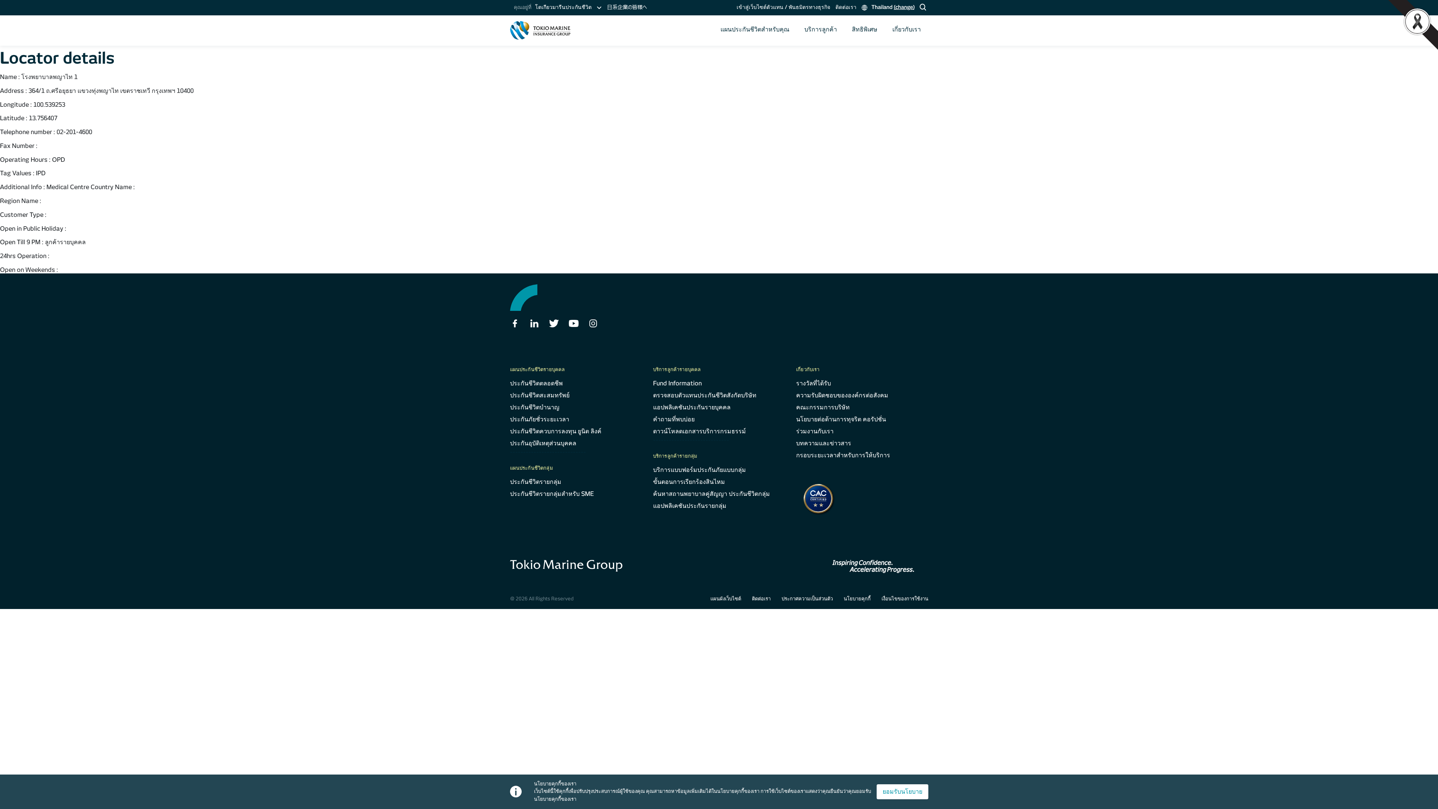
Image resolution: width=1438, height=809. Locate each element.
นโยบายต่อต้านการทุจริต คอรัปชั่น (841, 419)
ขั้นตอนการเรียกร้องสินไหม (689, 481)
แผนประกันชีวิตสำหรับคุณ (754, 29)
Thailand (892, 7)
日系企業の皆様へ (627, 7)
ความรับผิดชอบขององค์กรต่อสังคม (842, 395)
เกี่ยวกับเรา (906, 29)
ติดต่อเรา (845, 7)
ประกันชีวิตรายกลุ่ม (535, 481)
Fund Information (677, 383)
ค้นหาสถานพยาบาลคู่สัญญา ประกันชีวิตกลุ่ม (711, 493)
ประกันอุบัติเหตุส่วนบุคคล (543, 443)
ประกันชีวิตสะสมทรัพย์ (540, 395)
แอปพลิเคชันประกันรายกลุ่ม (689, 505)
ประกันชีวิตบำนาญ (534, 407)
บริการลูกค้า (820, 29)
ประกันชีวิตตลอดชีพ (536, 383)
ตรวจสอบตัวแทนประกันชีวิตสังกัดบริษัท (704, 395)
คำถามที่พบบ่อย (674, 419)
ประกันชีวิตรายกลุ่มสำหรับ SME (552, 493)
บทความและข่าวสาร (823, 443)
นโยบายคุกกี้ (857, 599)
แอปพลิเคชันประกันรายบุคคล (692, 407)
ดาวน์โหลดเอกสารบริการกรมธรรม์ (699, 431)
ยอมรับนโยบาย (902, 791)
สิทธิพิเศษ (864, 29)
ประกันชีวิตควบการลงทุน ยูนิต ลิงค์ (555, 431)
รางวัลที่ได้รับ (813, 383)
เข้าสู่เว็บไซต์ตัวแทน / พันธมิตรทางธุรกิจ (783, 7)
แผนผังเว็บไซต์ (725, 599)
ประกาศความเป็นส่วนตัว (807, 599)
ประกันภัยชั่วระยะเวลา (539, 419)
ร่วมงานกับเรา (815, 431)
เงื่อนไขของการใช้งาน (905, 599)
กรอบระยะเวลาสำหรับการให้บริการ (843, 455)
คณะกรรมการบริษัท (823, 407)
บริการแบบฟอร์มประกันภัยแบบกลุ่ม (699, 469)
